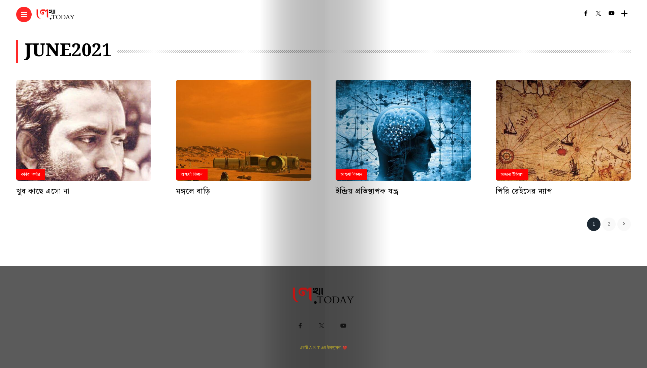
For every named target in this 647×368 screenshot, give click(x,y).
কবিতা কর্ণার (30, 174)
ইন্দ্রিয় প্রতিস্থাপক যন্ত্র (367, 191)
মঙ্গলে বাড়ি (193, 191)
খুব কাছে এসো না (42, 191)
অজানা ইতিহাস (512, 174)
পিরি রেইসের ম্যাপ (524, 191)
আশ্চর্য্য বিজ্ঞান (192, 174)
